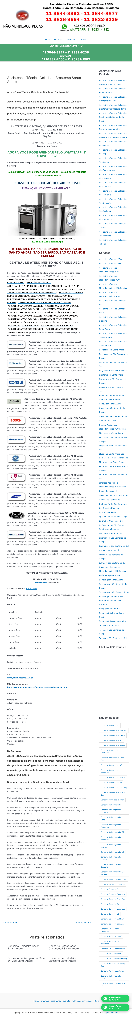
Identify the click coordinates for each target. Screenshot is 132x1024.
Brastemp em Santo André (111, 375)
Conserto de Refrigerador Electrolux (111, 826)
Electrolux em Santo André (111, 433)
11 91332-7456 (53, 59)
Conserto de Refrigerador (111, 805)
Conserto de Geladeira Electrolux (110, 751)
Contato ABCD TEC (108, 420)
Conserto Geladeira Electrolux (113, 894)
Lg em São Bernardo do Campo (113, 516)
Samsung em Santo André (111, 580)
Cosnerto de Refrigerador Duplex (111, 977)
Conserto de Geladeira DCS (112, 740)
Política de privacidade (109, 575)
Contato (66, 1001)
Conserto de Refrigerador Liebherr (111, 858)
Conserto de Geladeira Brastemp (114, 730)
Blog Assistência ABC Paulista (112, 370)
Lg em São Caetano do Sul (111, 521)
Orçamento (56, 1001)
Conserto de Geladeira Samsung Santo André (62, 959)
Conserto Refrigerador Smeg (112, 971)
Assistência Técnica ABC (110, 259)
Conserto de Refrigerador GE (112, 832)
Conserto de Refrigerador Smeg (113, 879)
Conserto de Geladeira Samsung (114, 787)
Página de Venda (111, 1012)
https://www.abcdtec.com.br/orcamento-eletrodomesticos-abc (37, 687)
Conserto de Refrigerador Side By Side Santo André (26, 959)
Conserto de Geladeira (110, 725)
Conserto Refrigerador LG (111, 954)
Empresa (45, 1001)
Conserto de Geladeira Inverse (113, 778)
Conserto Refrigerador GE (111, 936)
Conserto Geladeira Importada (113, 909)
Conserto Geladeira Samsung (112, 924)
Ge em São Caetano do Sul (111, 499)
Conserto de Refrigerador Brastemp (111, 811)
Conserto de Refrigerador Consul (111, 818)
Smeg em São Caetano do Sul (112, 621)
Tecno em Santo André (109, 625)
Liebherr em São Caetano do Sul (114, 546)
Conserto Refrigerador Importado (110, 942)
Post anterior (10, 922)
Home (36, 1001)
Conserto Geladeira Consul (111, 889)
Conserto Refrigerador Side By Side (113, 964)
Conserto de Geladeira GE (111, 765)
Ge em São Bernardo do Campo (113, 495)
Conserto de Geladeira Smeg (112, 800)
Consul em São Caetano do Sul (113, 416)
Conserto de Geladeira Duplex (113, 745)
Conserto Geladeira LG (110, 914)
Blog (96, 1001)
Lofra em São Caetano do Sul (112, 563)
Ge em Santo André (108, 491)
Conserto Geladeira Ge (110, 904)
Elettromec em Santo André (111, 462)
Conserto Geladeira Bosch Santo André (23, 947)
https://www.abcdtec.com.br (20, 677)
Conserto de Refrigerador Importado (111, 838)
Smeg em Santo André (109, 608)
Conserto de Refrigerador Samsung (111, 865)
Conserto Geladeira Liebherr (112, 919)
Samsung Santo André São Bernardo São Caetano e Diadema (111, 600)
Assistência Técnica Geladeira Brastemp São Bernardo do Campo (112, 117)
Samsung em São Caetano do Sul (114, 592)
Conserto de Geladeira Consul (113, 735)
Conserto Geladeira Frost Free (113, 899)
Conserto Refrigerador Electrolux (110, 930)
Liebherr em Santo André (110, 533)
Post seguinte (83, 922)
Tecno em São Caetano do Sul (113, 638)
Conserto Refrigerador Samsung (114, 959)
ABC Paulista (31, 588)
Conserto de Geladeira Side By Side (113, 793)
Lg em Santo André (108, 512)
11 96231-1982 (79, 59)
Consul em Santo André (110, 404)
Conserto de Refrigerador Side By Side (113, 873)
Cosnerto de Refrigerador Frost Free (113, 984)
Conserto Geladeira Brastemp (113, 884)
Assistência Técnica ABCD (111, 263)
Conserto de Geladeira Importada (110, 771)
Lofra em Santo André (109, 550)
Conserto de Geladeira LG (111, 782)
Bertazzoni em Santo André (111, 350)
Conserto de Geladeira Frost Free (112, 759)
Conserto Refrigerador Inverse (113, 949)
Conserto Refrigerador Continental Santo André (64, 947)
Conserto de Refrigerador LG (112, 852)
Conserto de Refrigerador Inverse (111, 845)
